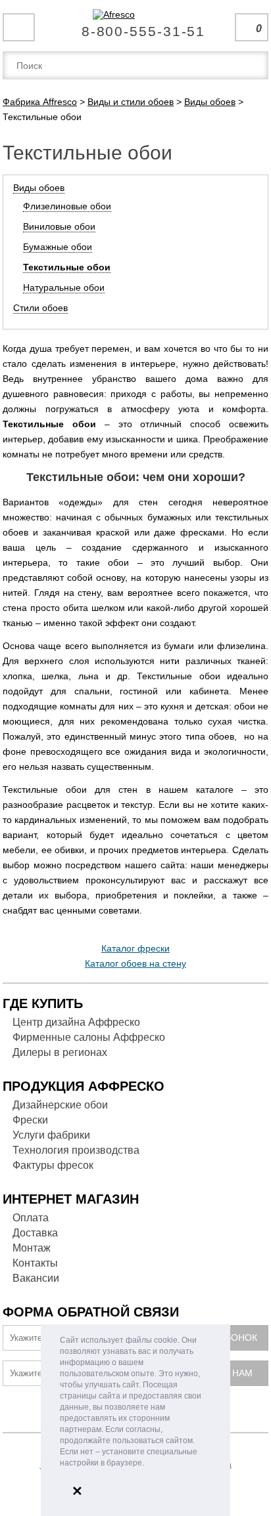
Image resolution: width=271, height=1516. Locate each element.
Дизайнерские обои (60, 1104)
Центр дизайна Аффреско (76, 1022)
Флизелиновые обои (67, 206)
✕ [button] (77, 1491)
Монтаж (31, 1247)
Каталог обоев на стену (135, 963)
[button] (147, 1463)
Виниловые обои (59, 226)
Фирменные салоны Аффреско (88, 1037)
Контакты (35, 1263)
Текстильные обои (67, 267)
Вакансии (35, 1278)
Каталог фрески (135, 948)
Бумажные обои (57, 247)
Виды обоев (38, 187)
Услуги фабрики (51, 1135)
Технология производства (75, 1150)
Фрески (30, 1120)
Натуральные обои (64, 287)
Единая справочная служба (136, 26)
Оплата (30, 1217)
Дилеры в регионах (59, 1052)
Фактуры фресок (52, 1165)
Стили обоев (40, 308)
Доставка (35, 1232)
